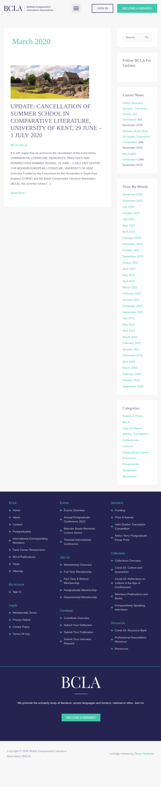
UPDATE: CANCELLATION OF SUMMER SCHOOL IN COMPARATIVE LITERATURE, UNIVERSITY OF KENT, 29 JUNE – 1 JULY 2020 (56, 121)
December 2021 (133, 305)
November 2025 (133, 200)
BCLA (14, 145)
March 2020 (130, 367)
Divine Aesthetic (144, 753)
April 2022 (129, 281)
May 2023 (129, 225)
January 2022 (131, 299)
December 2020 (133, 355)
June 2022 (129, 268)
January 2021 (131, 349)
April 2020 (129, 361)
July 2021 (128, 318)
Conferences (130, 440)
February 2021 (132, 343)
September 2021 (133, 312)
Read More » (19, 192)
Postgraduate (131, 464)
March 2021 (130, 336)
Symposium (130, 470)
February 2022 (132, 293)
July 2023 (128, 219)
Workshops (129, 476)
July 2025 (128, 206)
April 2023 (129, 231)
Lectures (128, 446)
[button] (76, 8)
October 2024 (131, 213)
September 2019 (133, 386)
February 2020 (132, 374)
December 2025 (133, 194)
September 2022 (133, 256)
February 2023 (132, 237)
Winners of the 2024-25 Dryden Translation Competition (136, 137)
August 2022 (130, 262)
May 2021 (129, 324)
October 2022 (131, 250)
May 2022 (129, 275)
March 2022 (130, 287)
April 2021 (129, 330)
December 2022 (133, 243)
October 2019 (131, 380)
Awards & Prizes (133, 415)
